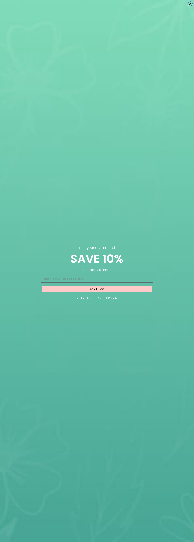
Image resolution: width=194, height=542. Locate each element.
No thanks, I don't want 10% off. (97, 298)
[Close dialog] (190, 4)
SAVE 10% (97, 288)
